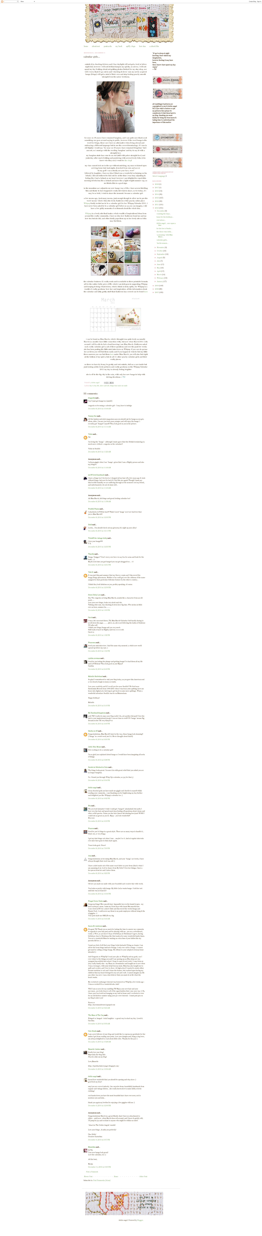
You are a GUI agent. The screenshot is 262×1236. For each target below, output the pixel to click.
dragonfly (91, 398)
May (158, 268)
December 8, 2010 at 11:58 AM (99, 501)
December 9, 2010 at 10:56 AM (99, 1069)
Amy (89, 856)
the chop (128, 160)
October (160, 251)
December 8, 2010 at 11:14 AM (99, 427)
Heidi (90, 525)
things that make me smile (118, 385)
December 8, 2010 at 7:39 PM (99, 848)
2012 (157, 201)
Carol (90, 617)
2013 (157, 198)
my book (118, 46)
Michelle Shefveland (95, 676)
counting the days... (164, 214)
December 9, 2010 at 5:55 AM (99, 1024)
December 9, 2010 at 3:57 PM (99, 1140)
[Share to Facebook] (111, 383)
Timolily (91, 554)
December (161, 211)
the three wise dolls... (164, 232)
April (159, 271)
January (160, 281)
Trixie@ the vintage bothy (97, 538)
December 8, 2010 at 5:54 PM (99, 780)
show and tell (104, 385)
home (86, 46)
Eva (89, 806)
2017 (157, 188)
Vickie (90, 434)
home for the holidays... (165, 217)
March (159, 275)
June (159, 264)
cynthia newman (94, 658)
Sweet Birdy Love (94, 595)
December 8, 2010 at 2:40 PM (99, 669)
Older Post (143, 1176)
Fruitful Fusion (93, 509)
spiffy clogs (130, 46)
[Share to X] (109, 383)
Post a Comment (92, 1172)
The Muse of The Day (96, 1015)
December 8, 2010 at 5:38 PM (99, 760)
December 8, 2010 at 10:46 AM (99, 409)
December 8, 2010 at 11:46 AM (99, 468)
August (160, 258)
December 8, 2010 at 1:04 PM (99, 651)
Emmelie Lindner (94, 1049)
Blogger (140, 1220)
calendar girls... (162, 240)
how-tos (142, 46)
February (160, 278)
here (146, 292)
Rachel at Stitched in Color (98, 767)
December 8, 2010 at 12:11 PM (99, 531)
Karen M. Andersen (95, 926)
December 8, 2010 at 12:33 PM (99, 547)
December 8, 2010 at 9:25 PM (99, 873)
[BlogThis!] (107, 383)
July (158, 261)
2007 (157, 292)
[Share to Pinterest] (113, 383)
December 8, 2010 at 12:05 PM (99, 517)
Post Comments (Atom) (102, 1180)
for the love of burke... (164, 228)
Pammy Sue (92, 416)
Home (116, 1176)
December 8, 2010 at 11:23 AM (99, 452)
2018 (157, 184)
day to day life (94, 385)
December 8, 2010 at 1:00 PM (99, 610)
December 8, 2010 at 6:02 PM (99, 798)
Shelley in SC (93, 731)
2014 (157, 194)
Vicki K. (91, 572)
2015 (157, 191)
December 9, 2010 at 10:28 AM (99, 1042)
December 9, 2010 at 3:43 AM (99, 919)
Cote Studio (92, 1031)
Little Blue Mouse (94, 747)
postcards (108, 46)
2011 (157, 205)
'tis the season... (162, 243)
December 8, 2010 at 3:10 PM (99, 706)
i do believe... (161, 220)
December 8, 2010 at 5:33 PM (99, 739)
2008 (157, 289)
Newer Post (88, 1176)
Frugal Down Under (95, 901)
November (161, 247)
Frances (91, 828)
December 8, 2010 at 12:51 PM (99, 565)
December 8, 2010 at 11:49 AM (99, 488)
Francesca (92, 642)
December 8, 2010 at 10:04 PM (99, 894)
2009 (157, 286)
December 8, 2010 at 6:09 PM (99, 821)
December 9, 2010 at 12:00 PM (99, 1106)
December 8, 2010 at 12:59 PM (99, 587)
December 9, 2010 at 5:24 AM (99, 1008)
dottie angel (92, 788)
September (161, 254)
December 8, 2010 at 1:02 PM (99, 635)
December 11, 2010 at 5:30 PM (99, 1167)
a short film (154, 46)
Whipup (87, 203)
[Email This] (105, 383)
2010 (157, 208)
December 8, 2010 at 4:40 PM (99, 724)
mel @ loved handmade (96, 475)
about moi (96, 46)
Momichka (91, 1147)
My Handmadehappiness (97, 713)
